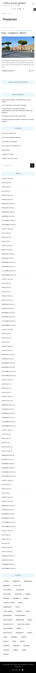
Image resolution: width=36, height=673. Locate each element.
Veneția (15, 650)
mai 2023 (5, 342)
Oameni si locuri (8, 154)
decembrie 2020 (7, 463)
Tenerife (16, 645)
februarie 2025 (7, 254)
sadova (24, 637)
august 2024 (6, 279)
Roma (5, 637)
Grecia (20, 602)
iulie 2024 (5, 283)
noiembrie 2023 (7, 316)
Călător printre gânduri (14, 3)
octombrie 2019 (7, 522)
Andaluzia (16, 581)
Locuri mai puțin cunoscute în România (14, 105)
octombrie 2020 (7, 472)
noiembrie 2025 (7, 216)
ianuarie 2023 (6, 358)
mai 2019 (5, 543)
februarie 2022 (7, 405)
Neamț (30, 620)
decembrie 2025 (7, 212)
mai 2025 (5, 241)
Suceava (6, 645)
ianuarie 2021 (6, 459)
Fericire (6, 598)
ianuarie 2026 (7, 207)
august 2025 (6, 228)
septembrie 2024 (8, 275)
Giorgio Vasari (8, 602)
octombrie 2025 (7, 220)
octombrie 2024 (7, 270)
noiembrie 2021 (7, 417)
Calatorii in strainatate (23, 30)
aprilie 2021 (6, 446)
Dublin (28, 594)
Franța (26, 598)
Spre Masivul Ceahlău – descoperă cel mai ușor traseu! (16, 100)
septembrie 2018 (7, 568)
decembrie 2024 (7, 262)
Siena (14, 641)
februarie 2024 (7, 304)
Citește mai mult (8, 70)
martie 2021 (6, 451)
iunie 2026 (5, 187)
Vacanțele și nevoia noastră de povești (14, 116)
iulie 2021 (5, 434)
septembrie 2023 (7, 325)
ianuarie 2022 (7, 409)
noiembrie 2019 (7, 518)
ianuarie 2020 (7, 509)
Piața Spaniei (8, 628)
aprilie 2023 (6, 346)
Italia (17, 607)
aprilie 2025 (6, 245)
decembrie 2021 (7, 413)
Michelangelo (20, 615)
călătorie (7, 594)
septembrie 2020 (8, 476)
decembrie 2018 (7, 564)
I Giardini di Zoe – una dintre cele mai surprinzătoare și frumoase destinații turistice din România (17, 110)
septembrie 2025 (7, 224)
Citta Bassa (7, 589)
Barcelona (28, 581)
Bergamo (6, 585)
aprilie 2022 (6, 396)
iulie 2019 (5, 535)
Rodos (29, 632)
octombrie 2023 (7, 321)
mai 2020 (5, 493)
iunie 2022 (5, 388)
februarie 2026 (7, 203)
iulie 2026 (5, 182)
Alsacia (6, 581)
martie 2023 (6, 350)
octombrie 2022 (7, 371)
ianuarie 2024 (7, 308)
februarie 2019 (7, 555)
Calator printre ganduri (11, 137)
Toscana (26, 645)
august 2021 (6, 430)
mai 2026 (5, 191)
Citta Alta (17, 585)
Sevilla (6, 641)
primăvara (20, 632)
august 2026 (6, 178)
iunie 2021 (5, 438)
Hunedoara (7, 607)
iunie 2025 (5, 237)
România (14, 637)
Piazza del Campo (23, 624)
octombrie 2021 (7, 421)
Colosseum (20, 589)
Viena (24, 650)
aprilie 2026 (6, 195)
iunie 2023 (5, 337)
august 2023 (6, 329)
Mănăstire (20, 620)
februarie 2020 (7, 505)
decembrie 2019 (7, 514)
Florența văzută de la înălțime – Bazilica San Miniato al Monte (18, 120)
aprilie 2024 (6, 296)
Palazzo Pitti (8, 624)
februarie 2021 (7, 455)
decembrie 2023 (7, 312)
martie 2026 (6, 199)
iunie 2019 (5, 539)
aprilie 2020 (6, 497)
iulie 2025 (5, 233)
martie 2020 (6, 501)
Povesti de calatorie (9, 158)
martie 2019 (6, 551)
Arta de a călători (9, 133)
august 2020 (6, 480)
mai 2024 (5, 291)
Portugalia (7, 632)
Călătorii (18, 594)
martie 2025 (6, 249)
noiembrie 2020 (7, 467)
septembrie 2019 (7, 526)
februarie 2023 (7, 354)
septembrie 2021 (7, 426)
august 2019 (6, 530)
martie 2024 (6, 300)
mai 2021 (5, 442)
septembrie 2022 (8, 375)
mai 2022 (5, 392)
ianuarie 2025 (6, 258)
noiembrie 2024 (7, 266)
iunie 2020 (5, 488)
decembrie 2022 (7, 363)
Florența (16, 598)
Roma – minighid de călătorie (14, 33)
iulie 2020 (5, 484)
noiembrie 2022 (7, 367)
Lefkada (19, 611)
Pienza (18, 628)
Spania (22, 641)
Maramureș (7, 615)
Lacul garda (7, 611)
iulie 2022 (5, 384)
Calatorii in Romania (9, 141)
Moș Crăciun (7, 620)
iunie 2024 (5, 287)
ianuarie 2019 (6, 560)
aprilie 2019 (6, 547)
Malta (28, 611)
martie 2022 (6, 400)
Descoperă (6, 150)
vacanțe (6, 650)
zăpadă (6, 654)
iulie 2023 (5, 333)
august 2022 (6, 379)
